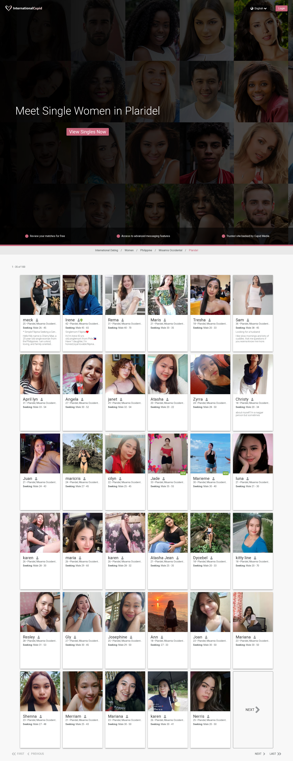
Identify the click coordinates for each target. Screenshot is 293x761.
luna (240, 478)
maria (70, 557)
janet (112, 399)
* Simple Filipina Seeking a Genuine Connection (40, 332)
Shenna (30, 716)
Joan (197, 637)
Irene (70, 320)
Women (129, 250)
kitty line (243, 557)
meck (28, 320)
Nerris (198, 716)
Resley (29, 637)
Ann (154, 637)
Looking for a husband (248, 332)
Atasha (157, 399)
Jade (155, 478)
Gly (68, 637)
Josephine (117, 637)
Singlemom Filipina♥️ (77, 332)
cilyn (112, 478)
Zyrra (198, 399)
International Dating (106, 250)
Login (281, 8)
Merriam (73, 716)
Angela (71, 399)
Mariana (243, 637)
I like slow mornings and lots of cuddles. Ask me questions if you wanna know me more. (252, 339)
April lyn (30, 399)
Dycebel (200, 557)
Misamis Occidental (170, 250)
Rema (113, 320)
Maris (156, 320)
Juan (27, 478)
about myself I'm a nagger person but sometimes (249, 414)
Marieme (201, 478)
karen (28, 557)
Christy (242, 399)
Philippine (146, 250)
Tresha (199, 320)
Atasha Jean (162, 557)
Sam (240, 320)
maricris (73, 478)
